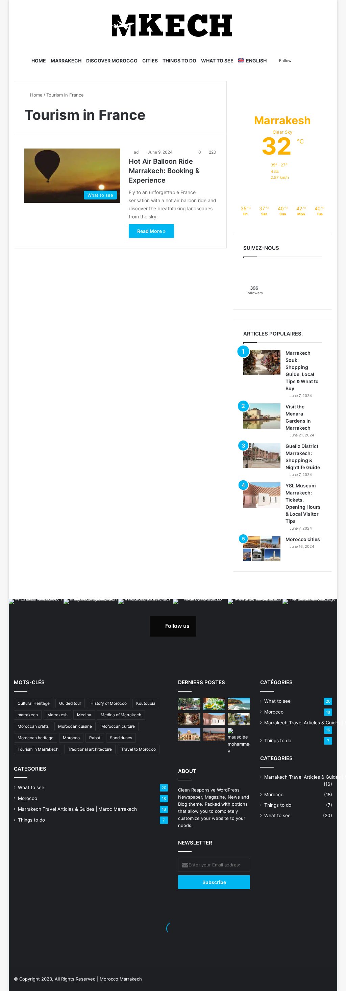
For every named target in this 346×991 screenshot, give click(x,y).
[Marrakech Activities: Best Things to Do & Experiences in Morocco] (214, 734)
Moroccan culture (118, 726)
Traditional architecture (90, 749)
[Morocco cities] (261, 548)
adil (137, 152)
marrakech (28, 714)
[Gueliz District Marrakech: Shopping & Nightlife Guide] (261, 455)
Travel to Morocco (138, 749)
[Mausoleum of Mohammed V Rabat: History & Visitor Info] (239, 741)
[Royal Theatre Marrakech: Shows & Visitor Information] (189, 734)
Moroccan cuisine (75, 726)
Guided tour (70, 703)
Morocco (71, 737)
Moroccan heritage (35, 737)
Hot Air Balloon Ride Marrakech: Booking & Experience (164, 170)
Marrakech (66, 60)
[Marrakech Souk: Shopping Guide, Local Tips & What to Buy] (261, 362)
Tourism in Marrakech (38, 749)
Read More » (151, 231)
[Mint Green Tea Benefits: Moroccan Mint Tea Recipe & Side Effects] (214, 704)
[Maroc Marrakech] (172, 25)
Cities (150, 60)
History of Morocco (109, 703)
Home (38, 60)
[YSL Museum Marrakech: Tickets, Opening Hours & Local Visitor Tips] (261, 495)
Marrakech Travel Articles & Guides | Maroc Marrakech (77, 809)
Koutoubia (145, 703)
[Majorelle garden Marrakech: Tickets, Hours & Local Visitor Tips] (239, 719)
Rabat (94, 737)
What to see (217, 60)
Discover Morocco (112, 60)
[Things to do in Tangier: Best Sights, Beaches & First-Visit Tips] (239, 704)
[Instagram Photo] (36, 626)
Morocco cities (303, 539)
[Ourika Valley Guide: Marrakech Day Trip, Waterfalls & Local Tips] (189, 704)
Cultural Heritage (34, 703)
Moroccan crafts (33, 726)
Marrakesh (57, 714)
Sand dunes (121, 737)
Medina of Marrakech (121, 714)
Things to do (179, 60)
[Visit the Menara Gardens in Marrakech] (261, 416)
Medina (84, 714)
